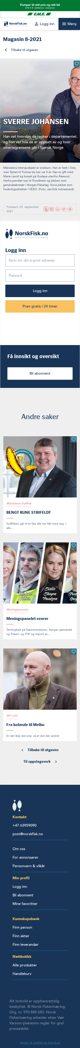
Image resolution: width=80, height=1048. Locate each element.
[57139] (74, 439)
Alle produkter (25, 965)
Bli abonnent (40, 373)
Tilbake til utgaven (24, 50)
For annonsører (25, 857)
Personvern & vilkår (29, 866)
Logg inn (40, 291)
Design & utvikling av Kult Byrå (40, 1043)
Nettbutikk (22, 956)
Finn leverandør (26, 944)
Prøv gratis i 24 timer (40, 306)
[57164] (74, 545)
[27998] (77, 64)
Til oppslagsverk (37, 761)
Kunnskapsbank (26, 919)
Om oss (19, 849)
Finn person (22, 927)
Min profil (21, 878)
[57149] (74, 651)
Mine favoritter (25, 903)
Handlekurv (22, 973)
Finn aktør (21, 936)
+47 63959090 (25, 825)
